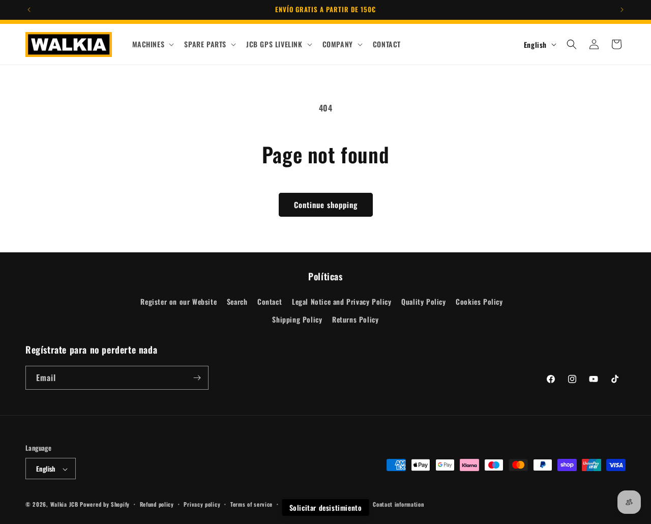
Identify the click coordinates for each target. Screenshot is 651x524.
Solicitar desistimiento (325, 507)
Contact (269, 301)
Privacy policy (202, 504)
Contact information (398, 504)
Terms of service (251, 504)
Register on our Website (178, 301)
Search (237, 301)
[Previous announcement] (29, 9)
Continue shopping (326, 204)
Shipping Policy (297, 319)
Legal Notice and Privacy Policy (342, 301)
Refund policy (157, 504)
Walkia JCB (64, 505)
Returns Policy (355, 319)
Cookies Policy (479, 301)
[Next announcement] (622, 9)
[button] (152, 44)
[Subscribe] (197, 378)
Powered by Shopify (105, 505)
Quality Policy (423, 301)
